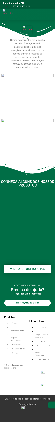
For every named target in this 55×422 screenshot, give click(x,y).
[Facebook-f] (22, 414)
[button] (52, 14)
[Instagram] (33, 414)
